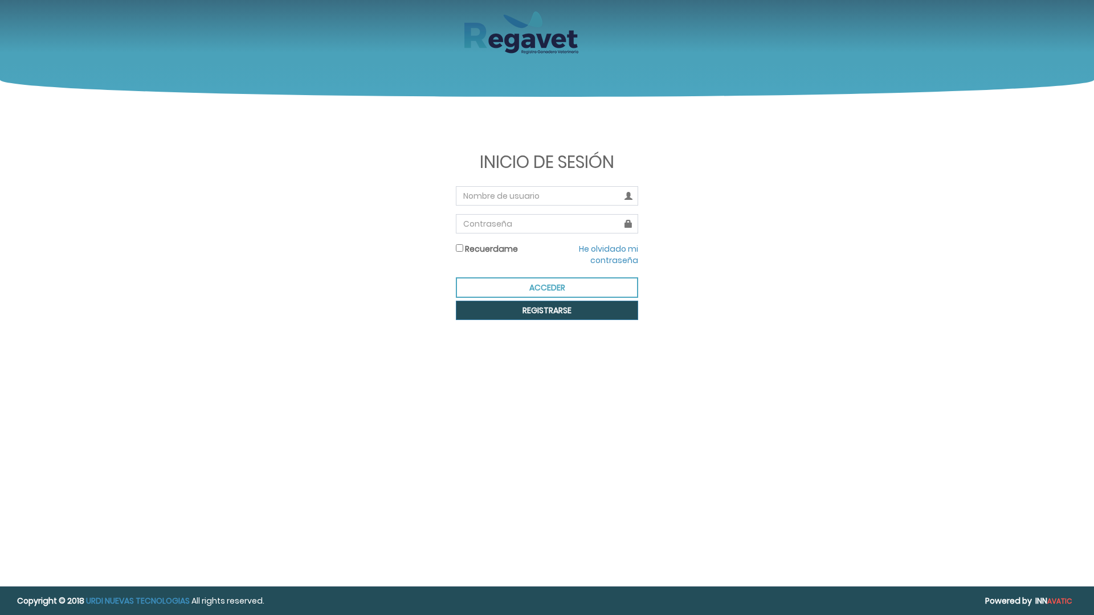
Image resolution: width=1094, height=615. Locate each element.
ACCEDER (547, 287)
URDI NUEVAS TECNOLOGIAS (138, 600)
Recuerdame (490, 249)
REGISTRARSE (547, 310)
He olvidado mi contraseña (608, 254)
